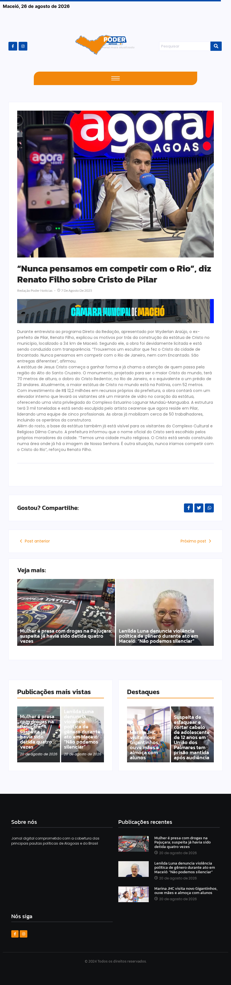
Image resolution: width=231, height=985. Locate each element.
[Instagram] (23, 46)
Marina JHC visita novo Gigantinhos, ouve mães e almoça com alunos (144, 745)
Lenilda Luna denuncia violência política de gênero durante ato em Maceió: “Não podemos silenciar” (158, 636)
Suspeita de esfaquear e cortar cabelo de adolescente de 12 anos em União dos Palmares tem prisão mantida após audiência (192, 737)
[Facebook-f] (12, 46)
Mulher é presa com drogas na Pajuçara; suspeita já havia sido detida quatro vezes (66, 636)
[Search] (216, 46)
